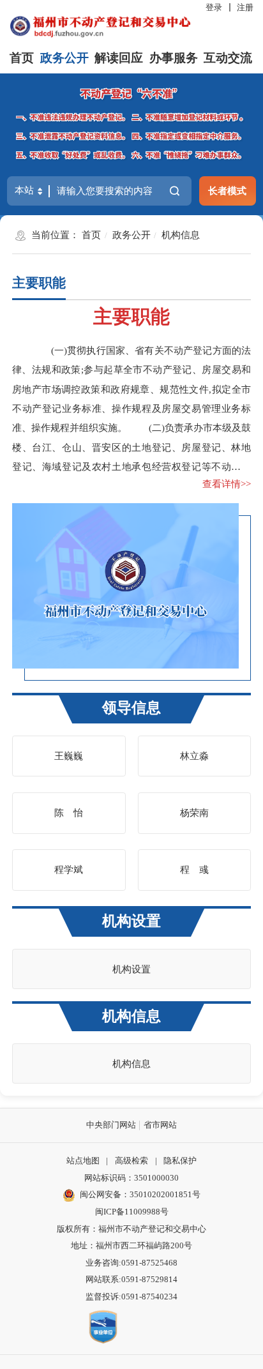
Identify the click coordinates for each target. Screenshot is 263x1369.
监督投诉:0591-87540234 (131, 1296)
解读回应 (118, 57)
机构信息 (181, 234)
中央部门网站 (111, 1125)
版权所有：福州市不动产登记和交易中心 (131, 1229)
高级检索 (131, 1160)
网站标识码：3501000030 (131, 1178)
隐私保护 (180, 1160)
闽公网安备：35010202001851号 (140, 1194)
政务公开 (64, 57)
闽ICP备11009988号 (132, 1211)
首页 (22, 57)
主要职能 (39, 283)
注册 (245, 7)
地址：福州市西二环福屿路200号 (131, 1245)
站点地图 (83, 1160)
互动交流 (228, 57)
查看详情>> (226, 483)
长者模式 (227, 190)
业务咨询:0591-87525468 (131, 1262)
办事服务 (173, 57)
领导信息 (131, 708)
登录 (214, 7)
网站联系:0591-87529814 (131, 1279)
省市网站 (160, 1125)
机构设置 (131, 921)
